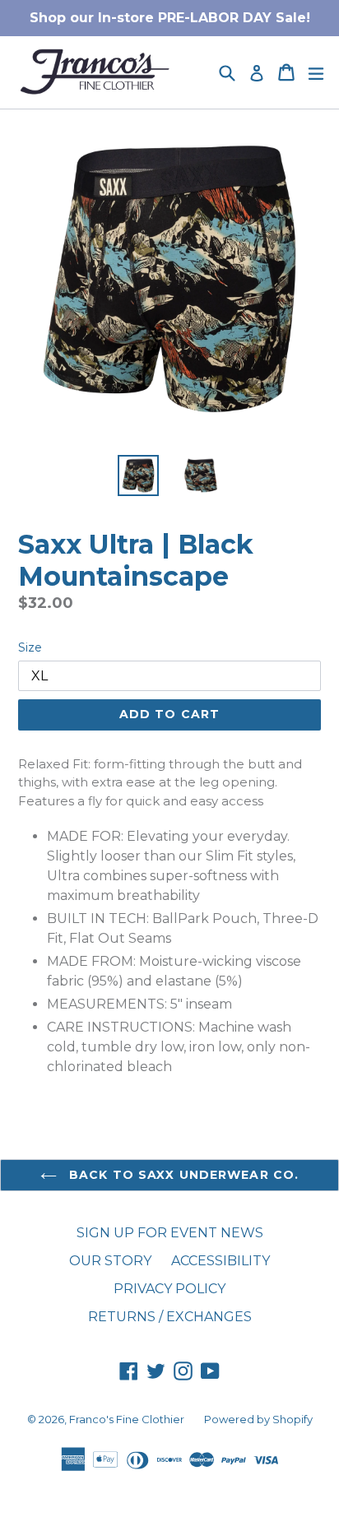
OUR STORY (110, 1261)
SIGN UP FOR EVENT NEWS (170, 1233)
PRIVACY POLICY (169, 1289)
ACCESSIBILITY (220, 1261)
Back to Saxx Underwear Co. (182, 1174)
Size (30, 647)
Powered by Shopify (258, 1419)
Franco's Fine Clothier (126, 1419)
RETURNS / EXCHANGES (170, 1316)
